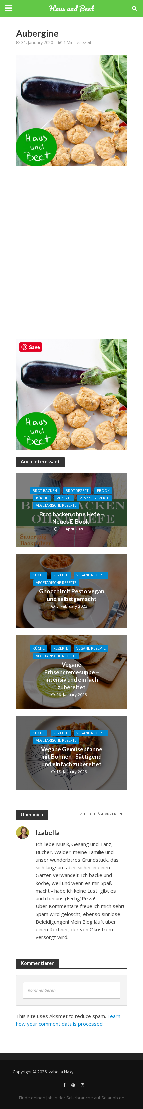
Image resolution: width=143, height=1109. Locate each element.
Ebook (103, 490)
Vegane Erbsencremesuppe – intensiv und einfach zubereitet (71, 675)
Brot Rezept (77, 490)
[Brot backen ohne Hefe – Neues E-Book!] (71, 509)
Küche (42, 498)
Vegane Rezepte (94, 498)
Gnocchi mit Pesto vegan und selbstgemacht (71, 595)
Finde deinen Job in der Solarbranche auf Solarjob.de (71, 1098)
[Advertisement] (71, 255)
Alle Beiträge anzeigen (101, 813)
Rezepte (64, 498)
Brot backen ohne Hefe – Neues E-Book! (71, 518)
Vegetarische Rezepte (56, 505)
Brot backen (45, 490)
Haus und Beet (71, 8)
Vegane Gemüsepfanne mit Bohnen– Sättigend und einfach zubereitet (71, 757)
